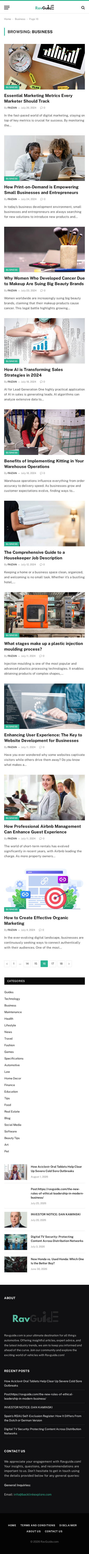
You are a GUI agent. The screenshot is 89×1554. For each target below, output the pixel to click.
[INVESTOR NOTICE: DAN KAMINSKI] (15, 1220)
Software (10, 1131)
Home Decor (12, 1078)
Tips (7, 1098)
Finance (9, 1085)
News (8, 1032)
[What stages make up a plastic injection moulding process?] (44, 615)
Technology (12, 998)
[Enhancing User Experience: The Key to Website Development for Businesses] (44, 706)
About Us (33, 1531)
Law (7, 1071)
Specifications (13, 1058)
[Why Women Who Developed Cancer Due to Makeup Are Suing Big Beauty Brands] (44, 249)
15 (35, 963)
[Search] (83, 7)
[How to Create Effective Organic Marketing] (44, 889)
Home (7, 19)
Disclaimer (68, 1525)
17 (52, 963)
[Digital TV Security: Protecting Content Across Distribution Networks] (15, 1242)
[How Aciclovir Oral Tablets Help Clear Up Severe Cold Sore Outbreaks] (15, 1172)
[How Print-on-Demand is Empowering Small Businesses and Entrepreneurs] (44, 158)
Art (6, 1144)
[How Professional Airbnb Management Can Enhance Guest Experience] (44, 797)
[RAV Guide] (44, 7)
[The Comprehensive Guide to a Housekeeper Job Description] (44, 523)
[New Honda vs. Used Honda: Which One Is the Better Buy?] (15, 1264)
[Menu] (7, 7)
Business (20, 19)
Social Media (12, 1124)
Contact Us (53, 1531)
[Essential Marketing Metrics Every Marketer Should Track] (44, 66)
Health (8, 1018)
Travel (8, 1038)
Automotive (12, 1065)
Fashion (9, 1045)
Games (9, 1051)
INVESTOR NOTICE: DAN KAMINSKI (56, 1214)
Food (7, 1105)
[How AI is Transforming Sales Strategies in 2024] (44, 341)
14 (27, 963)
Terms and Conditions (37, 1525)
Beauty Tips (12, 1138)
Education (11, 1091)
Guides (8, 992)
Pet (6, 1151)
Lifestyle (10, 1025)
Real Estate (12, 1111)
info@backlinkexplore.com (33, 1494)
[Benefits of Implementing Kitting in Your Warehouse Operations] (44, 432)
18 (61, 963)
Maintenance (13, 1012)
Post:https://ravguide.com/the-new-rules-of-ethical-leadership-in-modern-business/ (57, 1193)
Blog (7, 1118)
